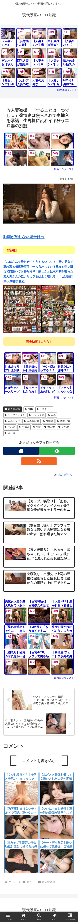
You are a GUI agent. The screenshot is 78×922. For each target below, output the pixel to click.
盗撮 (38, 426)
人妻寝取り (33, 421)
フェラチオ (38, 415)
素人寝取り (14, 409)
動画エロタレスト (67, 89)
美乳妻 (65, 426)
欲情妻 (49, 421)
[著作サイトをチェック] (21, 451)
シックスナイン (16, 415)
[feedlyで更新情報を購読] (57, 451)
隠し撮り (13, 432)
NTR (30, 409)
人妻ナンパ (14, 421)
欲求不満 (65, 421)
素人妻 (51, 426)
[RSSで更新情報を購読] (39, 461)
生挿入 (25, 426)
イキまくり (46, 409)
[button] (69, 663)
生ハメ (11, 426)
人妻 (53, 415)
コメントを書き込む (39, 761)
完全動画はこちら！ (39, 341)
